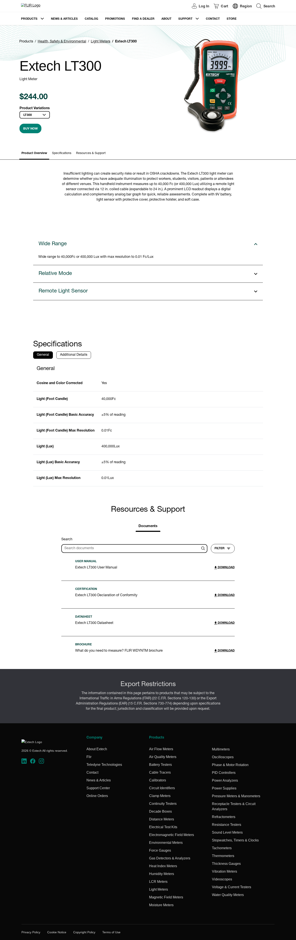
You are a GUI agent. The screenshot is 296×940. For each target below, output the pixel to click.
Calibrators (157, 780)
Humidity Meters (161, 874)
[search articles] (203, 548)
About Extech (96, 749)
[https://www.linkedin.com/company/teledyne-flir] (24, 761)
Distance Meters (161, 819)
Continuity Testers (163, 803)
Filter (219, 548)
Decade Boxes (160, 811)
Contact (213, 19)
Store (232, 19)
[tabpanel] (148, 424)
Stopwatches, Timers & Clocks (235, 840)
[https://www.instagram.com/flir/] (41, 761)
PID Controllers (224, 772)
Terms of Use (111, 932)
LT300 (27, 115)
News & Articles (64, 19)
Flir (88, 757)
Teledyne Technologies (104, 764)
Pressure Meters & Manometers (236, 796)
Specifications (61, 153)
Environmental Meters (166, 842)
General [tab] (43, 355)
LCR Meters (158, 881)
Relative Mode (55, 273)
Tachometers (222, 848)
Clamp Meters (160, 796)
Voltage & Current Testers (231, 887)
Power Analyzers (225, 780)
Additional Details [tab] (73, 355)
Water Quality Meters (228, 895)
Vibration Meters (224, 871)
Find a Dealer (143, 19)
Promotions (115, 19)
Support (185, 19)
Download (226, 567)
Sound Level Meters (227, 832)
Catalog (91, 19)
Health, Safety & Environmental (62, 42)
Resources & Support (91, 153)
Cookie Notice (56, 932)
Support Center (98, 788)
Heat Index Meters (163, 866)
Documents (148, 526)
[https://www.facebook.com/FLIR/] (32, 761)
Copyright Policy (84, 932)
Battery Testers (160, 764)
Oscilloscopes (223, 757)
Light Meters (100, 42)
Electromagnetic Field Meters (171, 835)
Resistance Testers (226, 824)
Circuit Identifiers (162, 788)
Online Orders (97, 796)
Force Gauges (160, 850)
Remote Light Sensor (63, 291)
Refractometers (223, 817)
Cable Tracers (160, 772)
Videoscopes (222, 879)
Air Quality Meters (162, 757)
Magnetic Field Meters (166, 897)
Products (29, 19)
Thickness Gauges (226, 863)
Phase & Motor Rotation (230, 765)
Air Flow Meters (161, 749)
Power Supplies (224, 788)
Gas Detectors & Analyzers (169, 858)
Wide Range (53, 244)
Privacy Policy (30, 932)
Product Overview (34, 153)
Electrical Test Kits (163, 827)
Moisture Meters (161, 905)
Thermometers (223, 856)
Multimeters (221, 749)
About (166, 19)
